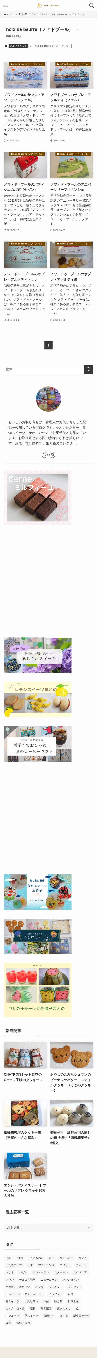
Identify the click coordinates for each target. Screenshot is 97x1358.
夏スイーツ (12, 1301)
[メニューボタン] (5, 5)
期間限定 (46, 1308)
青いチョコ (23, 1323)
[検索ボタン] (91, 5)
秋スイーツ (31, 1315)
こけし (20, 1258)
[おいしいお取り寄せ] (48, 5)
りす (30, 1265)
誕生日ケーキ (81, 1315)
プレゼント (74, 1286)
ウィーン (81, 1265)
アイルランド (46, 1265)
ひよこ (83, 1258)
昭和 (32, 1308)
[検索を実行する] (88, 369)
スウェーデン (41, 1272)
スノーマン (61, 1272)
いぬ (8, 1258)
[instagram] (52, 455)
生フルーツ (12, 1315)
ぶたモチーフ (14, 1265)
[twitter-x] (45, 455)
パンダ (39, 1286)
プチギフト (55, 1286)
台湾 (70, 1294)
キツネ (10, 1272)
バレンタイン (70, 1279)
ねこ (51, 1258)
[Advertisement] (48, 581)
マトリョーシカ (34, 1294)
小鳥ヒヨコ (31, 1301)
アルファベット (18, 45)
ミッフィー (55, 1294)
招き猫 (58, 1301)
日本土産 (73, 1301)
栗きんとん (64, 1308)
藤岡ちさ (49, 1315)
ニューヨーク (49, 1279)
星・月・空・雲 (15, 1308)
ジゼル (23, 1272)
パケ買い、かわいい (18, 1286)
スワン (10, 1279)
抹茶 (46, 1301)
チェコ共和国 (27, 1279)
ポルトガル (12, 1294)
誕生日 (64, 1315)
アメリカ (65, 1265)
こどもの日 (37, 1258)
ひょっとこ (66, 1258)
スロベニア (80, 1272)
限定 (8, 1323)
